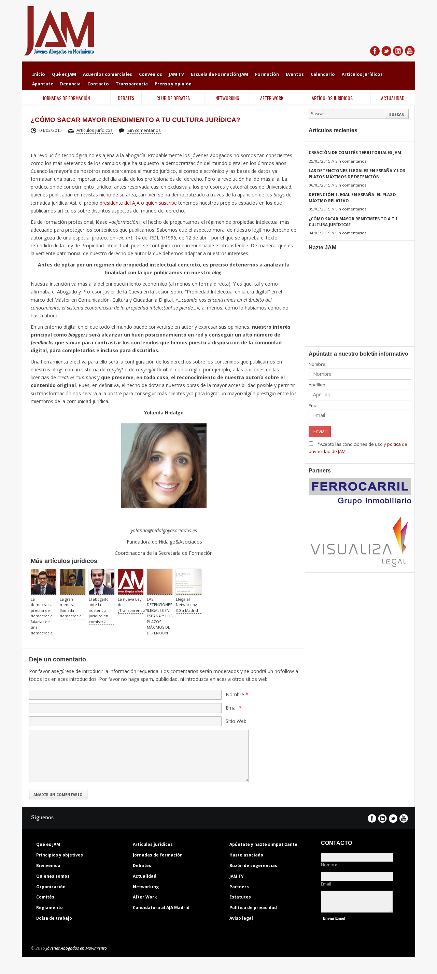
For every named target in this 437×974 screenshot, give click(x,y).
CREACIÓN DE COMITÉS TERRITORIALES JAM (355, 152)
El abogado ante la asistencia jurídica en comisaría (99, 610)
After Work (145, 897)
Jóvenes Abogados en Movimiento (76, 948)
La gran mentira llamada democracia (71, 607)
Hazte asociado (246, 855)
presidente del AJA (120, 203)
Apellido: (317, 385)
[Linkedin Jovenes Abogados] (398, 53)
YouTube (403, 818)
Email (326, 884)
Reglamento (49, 907)
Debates (142, 865)
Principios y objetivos (59, 855)
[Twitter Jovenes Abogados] (386, 53)
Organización (51, 887)
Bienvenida (48, 865)
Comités (45, 897)
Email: (315, 405)
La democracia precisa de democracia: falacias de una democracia (42, 615)
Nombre (329, 865)
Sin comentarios (144, 130)
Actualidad (144, 876)
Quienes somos (53, 876)
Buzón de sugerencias (253, 865)
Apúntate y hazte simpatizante (263, 844)
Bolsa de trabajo (54, 918)
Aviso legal (241, 918)
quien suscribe (161, 203)
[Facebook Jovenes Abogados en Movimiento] (375, 53)
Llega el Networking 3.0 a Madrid (187, 604)
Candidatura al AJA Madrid (161, 907)
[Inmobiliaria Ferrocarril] (360, 501)
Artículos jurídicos (94, 130)
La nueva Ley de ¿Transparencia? (130, 604)
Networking (146, 887)
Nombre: (317, 364)
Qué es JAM (48, 844)
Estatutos (240, 897)
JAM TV (236, 876)
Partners (239, 887)
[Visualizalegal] (360, 565)
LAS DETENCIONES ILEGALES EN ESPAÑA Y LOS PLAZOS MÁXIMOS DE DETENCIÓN (159, 615)
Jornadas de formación (158, 855)
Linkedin (382, 818)
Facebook (372, 818)
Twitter (393, 818)
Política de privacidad (253, 907)
